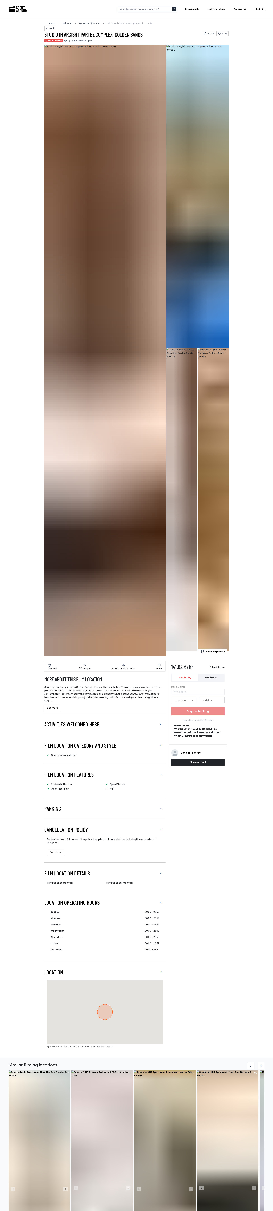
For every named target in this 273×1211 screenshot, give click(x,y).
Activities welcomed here (71, 724)
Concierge (239, 9)
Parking (52, 808)
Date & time (178, 686)
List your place (216, 9)
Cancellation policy (66, 829)
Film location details (67, 873)
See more (52, 708)
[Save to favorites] (67, 1073)
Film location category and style (80, 745)
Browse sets (192, 9)
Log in (259, 9)
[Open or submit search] (174, 9)
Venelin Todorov (191, 752)
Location (53, 972)
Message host (198, 762)
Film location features (69, 774)
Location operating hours (72, 902)
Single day (185, 677)
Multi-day (211, 677)
